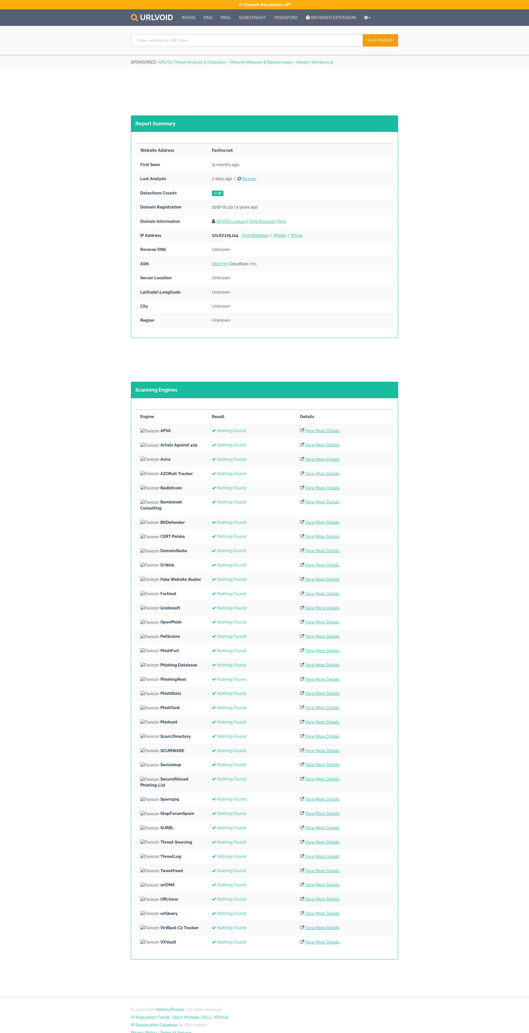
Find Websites (255, 235)
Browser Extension (333, 17)
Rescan (249, 178)
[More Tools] (367, 17)
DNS (208, 17)
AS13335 (220, 263)
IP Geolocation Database (154, 1025)
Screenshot (252, 17)
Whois (188, 17)
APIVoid (221, 1017)
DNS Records (262, 221)
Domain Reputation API (266, 4)
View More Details (322, 430)
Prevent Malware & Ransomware (261, 62)
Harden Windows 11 (314, 62)
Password (286, 17)
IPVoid (279, 235)
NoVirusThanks (170, 1009)
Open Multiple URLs (191, 1017)
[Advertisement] (231, 92)
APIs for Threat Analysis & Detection (192, 62)
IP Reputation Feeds (150, 1017)
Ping (226, 17)
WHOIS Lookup (231, 221)
